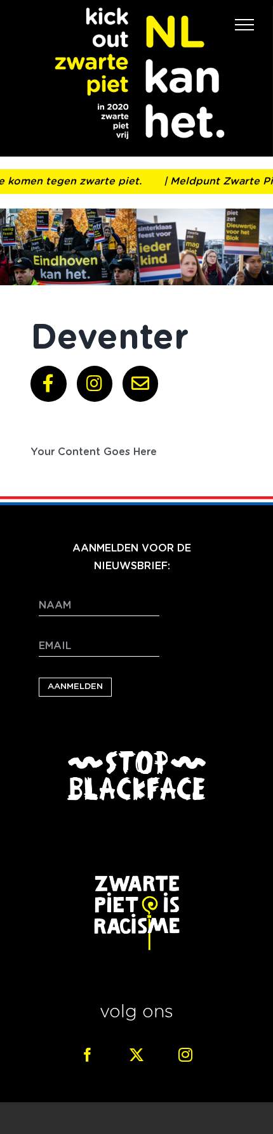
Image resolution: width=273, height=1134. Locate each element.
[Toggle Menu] (244, 24)
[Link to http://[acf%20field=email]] (140, 383)
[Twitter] (136, 1055)
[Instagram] (185, 1055)
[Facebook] (88, 1055)
